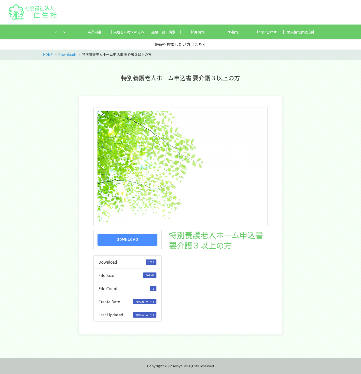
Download (127, 240)
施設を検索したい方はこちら (180, 44)
